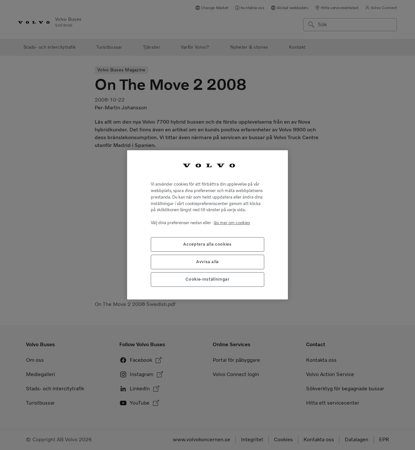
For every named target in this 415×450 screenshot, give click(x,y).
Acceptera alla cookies (207, 244)
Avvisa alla (207, 262)
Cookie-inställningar (207, 279)
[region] (207, 224)
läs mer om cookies (232, 222)
